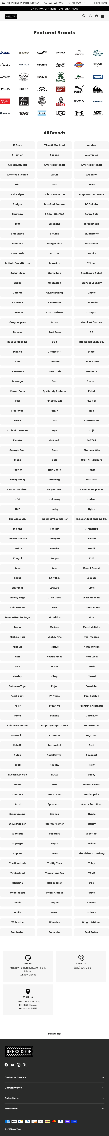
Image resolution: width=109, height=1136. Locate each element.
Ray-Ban (54, 735)
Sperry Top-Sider (91, 804)
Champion (54, 283)
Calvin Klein (17, 273)
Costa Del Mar (54, 312)
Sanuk (17, 784)
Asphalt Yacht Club (54, 194)
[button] (96, 16)
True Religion (54, 883)
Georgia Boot (17, 450)
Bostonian (91, 243)
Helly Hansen (54, 489)
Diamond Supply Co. (91, 342)
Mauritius (54, 617)
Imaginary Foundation (54, 519)
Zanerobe (54, 932)
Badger (17, 204)
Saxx (54, 784)
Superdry (54, 833)
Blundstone (92, 233)
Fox (55, 420)
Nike (17, 666)
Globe (17, 460)
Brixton (54, 253)
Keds (17, 568)
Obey (54, 676)
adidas (91, 145)
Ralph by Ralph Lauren (54, 725)
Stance (54, 814)
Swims (92, 843)
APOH (54, 174)
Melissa (54, 627)
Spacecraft (54, 804)
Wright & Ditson (91, 922)
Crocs (54, 322)
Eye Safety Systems (54, 391)
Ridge (17, 755)
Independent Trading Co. (91, 519)
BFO (17, 224)
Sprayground (17, 814)
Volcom (91, 902)
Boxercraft (17, 253)
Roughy (54, 765)
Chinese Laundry (91, 283)
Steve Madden (17, 824)
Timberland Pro (54, 873)
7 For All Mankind (54, 145)
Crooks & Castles (91, 322)
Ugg (91, 883)
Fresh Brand (91, 420)
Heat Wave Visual (17, 489)
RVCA (54, 774)
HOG (17, 499)
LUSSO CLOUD (91, 607)
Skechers (17, 794)
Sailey (91, 774)
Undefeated (17, 892)
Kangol (17, 558)
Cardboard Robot (91, 273)
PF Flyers (54, 696)
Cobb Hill (17, 302)
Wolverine (17, 922)
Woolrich (54, 922)
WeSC (54, 912)
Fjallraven (17, 410)
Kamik (92, 548)
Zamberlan (17, 932)
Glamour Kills (91, 450)
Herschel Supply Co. (91, 489)
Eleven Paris (17, 391)
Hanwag (54, 479)
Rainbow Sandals (17, 725)
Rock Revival (54, 755)
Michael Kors (17, 637)
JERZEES (91, 538)
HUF (17, 509)
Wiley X (91, 912)
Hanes (91, 469)
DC (91, 332)
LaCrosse (17, 587)
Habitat (17, 469)
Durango (17, 381)
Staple (92, 814)
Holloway (54, 499)
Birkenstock (91, 224)
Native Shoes (91, 646)
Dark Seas (55, 332)
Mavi (92, 617)
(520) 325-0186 (55, 2)
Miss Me (17, 646)
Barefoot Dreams (54, 204)
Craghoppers (17, 322)
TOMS (91, 873)
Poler (17, 705)
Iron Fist (54, 528)
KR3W (17, 578)
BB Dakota (91, 204)
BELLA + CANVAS (54, 214)
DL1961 (17, 361)
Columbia (92, 302)
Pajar (54, 686)
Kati (91, 558)
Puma (17, 715)
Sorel (17, 804)
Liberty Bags (17, 597)
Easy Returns (100, 2)
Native (55, 646)
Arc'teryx (91, 174)
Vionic (17, 902)
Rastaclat (17, 735)
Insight (17, 528)
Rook (17, 765)
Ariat (17, 184)
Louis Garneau (17, 607)
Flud (91, 410)
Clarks (92, 292)
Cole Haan (54, 302)
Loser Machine (91, 597)
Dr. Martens (17, 371)
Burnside (54, 263)
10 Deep (17, 145)
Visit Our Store (79, 2)
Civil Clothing (54, 292)
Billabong (54, 224)
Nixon (54, 666)
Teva (55, 853)
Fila (17, 401)
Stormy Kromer (54, 824)
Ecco (54, 381)
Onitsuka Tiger (18, 686)
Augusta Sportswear (91, 194)
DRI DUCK (91, 371)
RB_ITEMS (92, 735)
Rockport (91, 755)
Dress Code (54, 371)
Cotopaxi (91, 312)
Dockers (54, 361)
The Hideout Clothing (92, 853)
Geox (55, 450)
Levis (92, 587)
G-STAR (91, 440)
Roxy (92, 765)
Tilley (91, 863)
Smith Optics (91, 794)
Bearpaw (17, 214)
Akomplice (91, 155)
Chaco (17, 283)
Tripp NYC (17, 883)
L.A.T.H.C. (54, 578)
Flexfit (54, 410)
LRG (54, 607)
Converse (17, 312)
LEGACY (54, 587)
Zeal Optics (91, 932)
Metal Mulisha (91, 627)
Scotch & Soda (91, 784)
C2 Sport (91, 263)
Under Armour (54, 892)
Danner (17, 332)
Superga (17, 843)
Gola (54, 460)
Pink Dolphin (91, 696)
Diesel (91, 351)
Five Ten (92, 401)
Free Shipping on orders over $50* (22, 2)
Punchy (54, 715)
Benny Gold (91, 214)
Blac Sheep (17, 233)
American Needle (17, 174)
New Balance (54, 656)
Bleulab (54, 233)
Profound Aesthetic (91, 705)
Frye (54, 430)
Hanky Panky (17, 479)
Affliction (17, 155)
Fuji (91, 430)
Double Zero (91, 361)
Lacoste (91, 578)
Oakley (17, 676)
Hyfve (91, 509)
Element (92, 381)
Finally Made (54, 401)
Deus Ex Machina (17, 342)
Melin (17, 627)
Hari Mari (91, 479)
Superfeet (92, 833)
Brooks (91, 253)
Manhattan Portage (17, 617)
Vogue (54, 902)
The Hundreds (17, 863)
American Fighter (54, 165)
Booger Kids (54, 243)
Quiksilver (92, 715)
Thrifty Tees (54, 863)
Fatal (91, 391)
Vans (91, 892)
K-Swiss (54, 548)
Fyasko (17, 440)
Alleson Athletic (17, 165)
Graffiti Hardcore (91, 460)
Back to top (54, 1033)
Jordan (17, 548)
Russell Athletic (17, 774)
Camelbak (54, 273)
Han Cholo (54, 469)
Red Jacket (54, 745)
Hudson (91, 499)
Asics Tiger (17, 194)
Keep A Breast (91, 568)
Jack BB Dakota (17, 538)
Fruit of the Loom (17, 430)
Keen (54, 568)
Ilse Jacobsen (17, 519)
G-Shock (54, 440)
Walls (17, 912)
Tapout (17, 853)
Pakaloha (92, 686)
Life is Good (54, 597)
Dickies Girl (54, 351)
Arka (54, 184)
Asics (91, 184)
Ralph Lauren (91, 725)
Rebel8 (17, 745)
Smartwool (54, 794)
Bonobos (17, 243)
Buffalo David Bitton (17, 263)
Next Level (92, 656)
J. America (91, 528)
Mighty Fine (55, 637)
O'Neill (91, 666)
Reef (91, 745)
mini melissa (91, 637)
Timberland (17, 873)
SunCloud (17, 833)
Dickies (17, 351)
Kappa (55, 558)
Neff (17, 656)
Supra (54, 843)
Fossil (17, 420)
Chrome (17, 292)
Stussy (92, 824)
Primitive (54, 705)
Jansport (54, 538)
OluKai (92, 676)
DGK (54, 342)
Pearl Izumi (17, 696)
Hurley (54, 509)
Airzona (54, 155)
